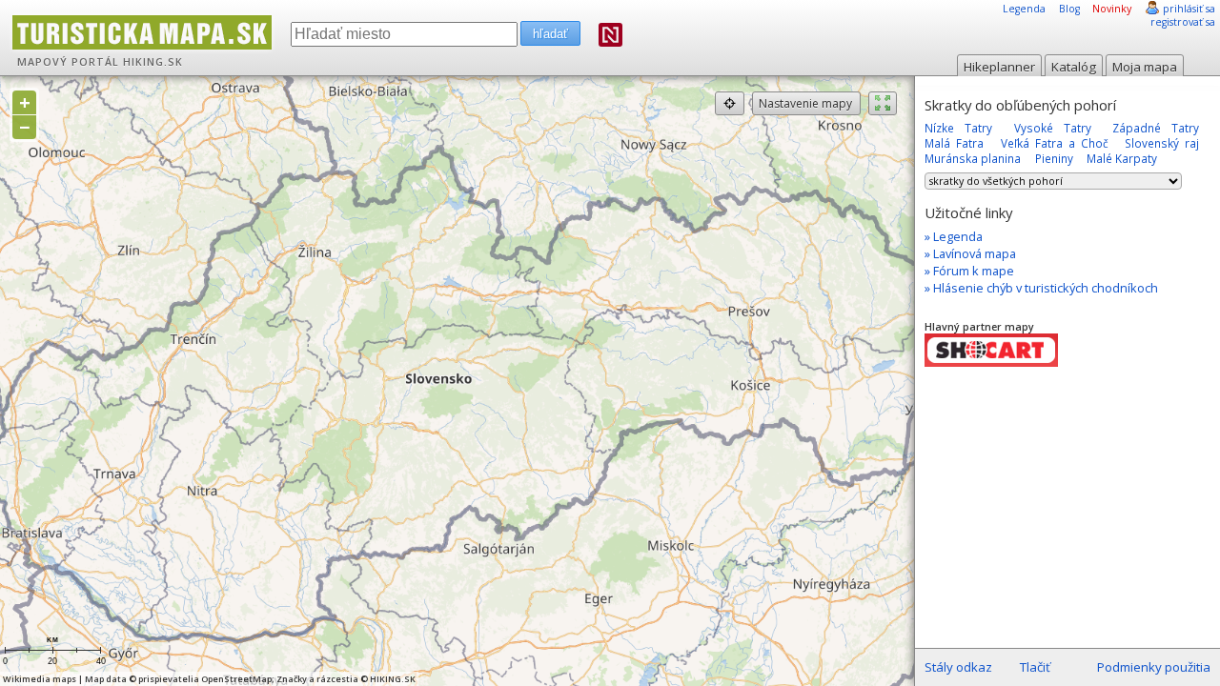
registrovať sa (1182, 22)
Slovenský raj (1162, 143)
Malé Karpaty (1122, 158)
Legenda (1024, 8)
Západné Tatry (1155, 127)
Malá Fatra (954, 143)
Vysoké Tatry (1052, 127)
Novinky (1111, 8)
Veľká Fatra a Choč (1054, 143)
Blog (1069, 8)
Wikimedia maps (39, 679)
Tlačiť (1035, 667)
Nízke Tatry (958, 127)
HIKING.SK (153, 62)
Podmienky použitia (1153, 667)
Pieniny (1054, 158)
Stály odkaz (958, 667)
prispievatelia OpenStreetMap (205, 679)
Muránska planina (973, 158)
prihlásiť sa (1189, 8)
